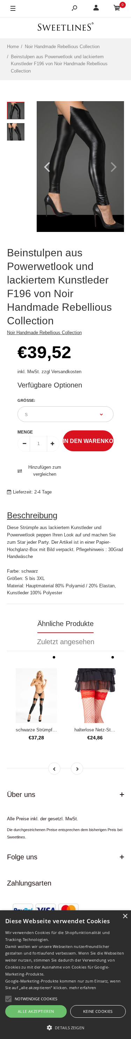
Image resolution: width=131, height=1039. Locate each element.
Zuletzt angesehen (65, 642)
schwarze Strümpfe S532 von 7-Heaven (56, 729)
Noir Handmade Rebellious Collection (44, 332)
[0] (117, 9)
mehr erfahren (82, 987)
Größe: (26, 400)
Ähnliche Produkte (65, 623)
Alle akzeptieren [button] (36, 1011)
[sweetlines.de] (66, 28)
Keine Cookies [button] (98, 1011)
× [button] (125, 916)
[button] (65, 1027)
